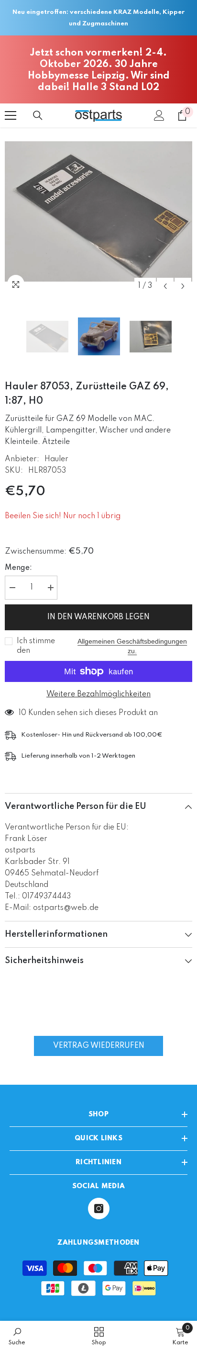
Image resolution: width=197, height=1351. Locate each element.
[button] (165, 286)
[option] (98, 211)
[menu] (10, 115)
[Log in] (159, 115)
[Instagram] (98, 1208)
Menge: (18, 568)
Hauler (56, 459)
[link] (17, 1336)
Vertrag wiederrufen (98, 1046)
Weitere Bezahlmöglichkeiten (98, 694)
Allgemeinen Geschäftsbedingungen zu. (132, 646)
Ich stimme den (36, 646)
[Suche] (38, 115)
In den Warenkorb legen (98, 617)
